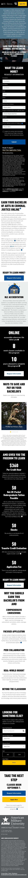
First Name (5, 78)
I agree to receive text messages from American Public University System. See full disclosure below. (14, 133)
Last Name (5, 84)
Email (3, 91)
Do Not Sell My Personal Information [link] (14, 874)
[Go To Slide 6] (17, 431)
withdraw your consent (12, 188)
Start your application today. (11, 150)
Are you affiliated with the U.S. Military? (12, 123)
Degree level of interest (8, 104)
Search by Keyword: (7, 727)
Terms (9, 873)
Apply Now (22, 4)
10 (17, 808)
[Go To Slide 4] (14, 431)
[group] (14, 416)
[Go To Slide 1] (10, 431)
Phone (3, 97)
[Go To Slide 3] (13, 431)
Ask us (12, 246)
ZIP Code (4, 117)
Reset (14, 762)
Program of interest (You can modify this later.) (13, 110)
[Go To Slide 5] (16, 431)
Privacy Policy (4, 873)
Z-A (19, 754)
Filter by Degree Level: (7, 735)
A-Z (8, 754)
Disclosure (14, 873)
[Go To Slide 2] (11, 431)
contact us (5, 191)
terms (20, 190)
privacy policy (15, 190)
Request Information (14, 278)
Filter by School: (6, 743)
